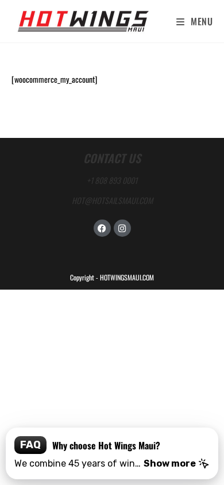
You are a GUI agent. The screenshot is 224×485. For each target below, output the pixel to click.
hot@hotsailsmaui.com (112, 200)
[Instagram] (122, 228)
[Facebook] (102, 228)
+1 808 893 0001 (112, 180)
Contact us (112, 158)
